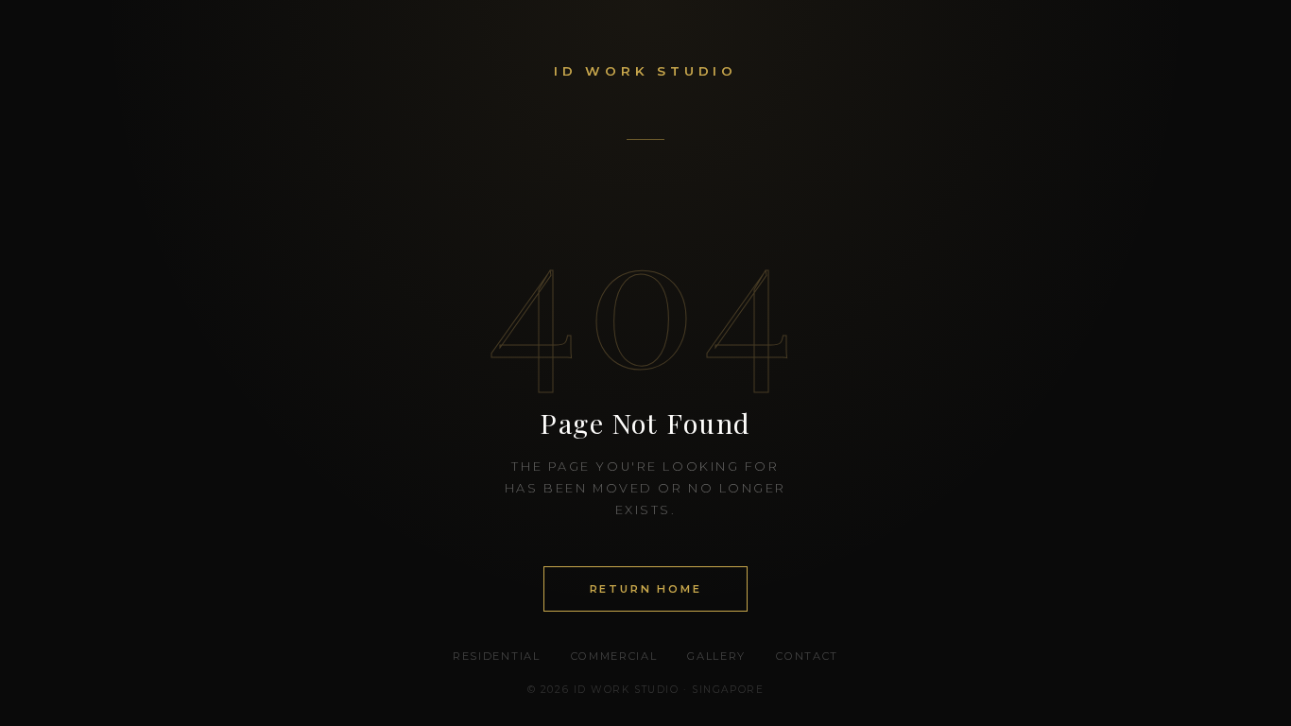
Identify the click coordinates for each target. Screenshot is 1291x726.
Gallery (716, 656)
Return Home (646, 589)
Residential (496, 656)
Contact (807, 656)
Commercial (614, 656)
